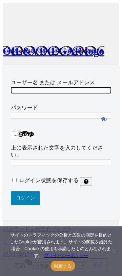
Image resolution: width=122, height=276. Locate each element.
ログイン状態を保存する (49, 180)
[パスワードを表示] (103, 116)
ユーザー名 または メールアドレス (53, 82)
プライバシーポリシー (66, 255)
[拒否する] (113, 251)
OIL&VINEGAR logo (53, 51)
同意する (63, 266)
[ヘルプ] (86, 181)
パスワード (24, 107)
